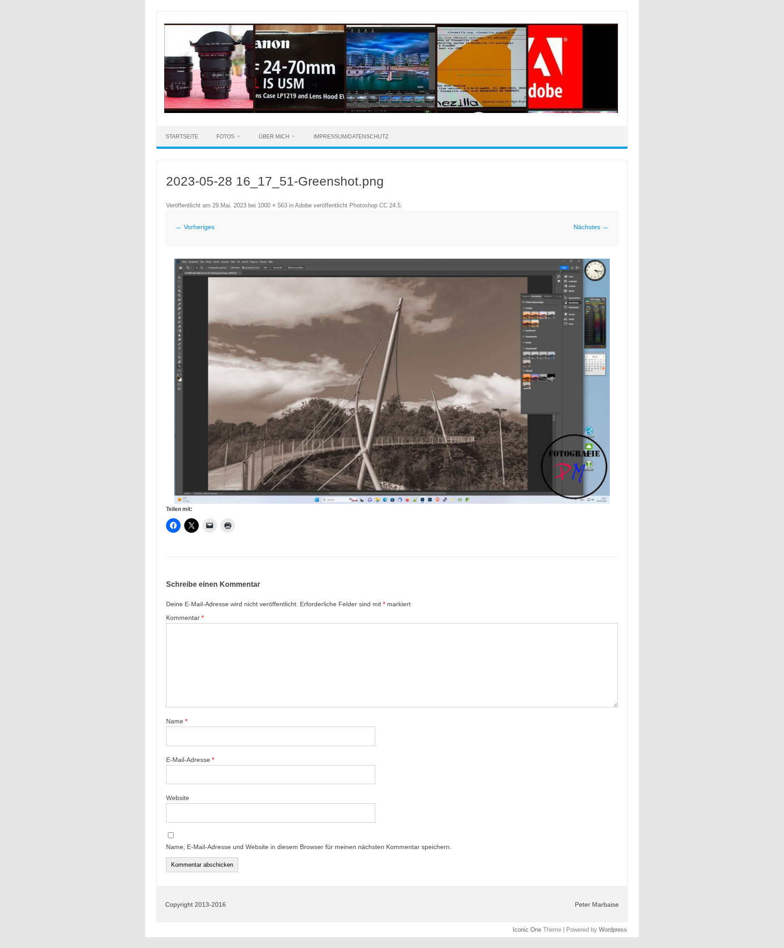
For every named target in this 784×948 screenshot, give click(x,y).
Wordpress (613, 929)
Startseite (182, 136)
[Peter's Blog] (391, 110)
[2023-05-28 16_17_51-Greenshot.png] (392, 381)
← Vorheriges (195, 227)
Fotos (225, 136)
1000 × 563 (272, 205)
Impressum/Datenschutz (351, 136)
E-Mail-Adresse (190, 759)
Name (176, 721)
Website (177, 797)
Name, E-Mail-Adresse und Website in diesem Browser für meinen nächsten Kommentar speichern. (308, 846)
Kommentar (185, 617)
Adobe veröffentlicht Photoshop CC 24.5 (348, 205)
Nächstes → (590, 227)
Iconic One (527, 929)
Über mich (274, 136)
